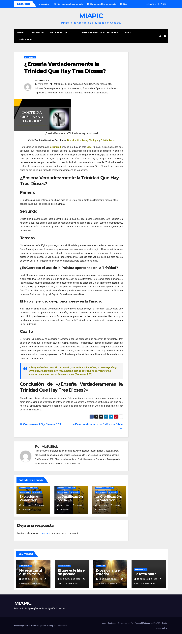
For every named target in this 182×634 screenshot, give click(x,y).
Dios (89, 147)
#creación (78, 84)
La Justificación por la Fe (70, 498)
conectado (45, 533)
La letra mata (145, 574)
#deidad (88, 84)
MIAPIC (91, 16)
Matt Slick (44, 80)
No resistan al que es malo (30, 572)
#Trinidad (77, 92)
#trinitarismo (102, 92)
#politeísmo (112, 88)
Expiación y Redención (28, 498)
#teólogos (52, 92)
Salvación (37, 492)
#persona (101, 88)
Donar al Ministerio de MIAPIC (99, 32)
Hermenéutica (25, 566)
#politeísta (41, 92)
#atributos (59, 84)
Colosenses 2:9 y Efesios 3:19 (42, 424)
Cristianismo (30, 57)
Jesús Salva (24, 39)
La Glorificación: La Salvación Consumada (108, 500)
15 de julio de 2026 (70, 579)
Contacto (37, 32)
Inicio (128, 32)
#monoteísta (88, 88)
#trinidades (89, 92)
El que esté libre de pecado (71, 572)
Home (20, 32)
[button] (160, 36)
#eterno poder (51, 88)
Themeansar (61, 625)
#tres (61, 92)
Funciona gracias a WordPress (27, 625)
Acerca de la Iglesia (28, 488)
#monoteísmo (74, 88)
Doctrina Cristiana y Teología (82, 140)
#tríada (68, 92)
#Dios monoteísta (102, 84)
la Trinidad (55, 147)
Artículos (101, 566)
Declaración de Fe (62, 32)
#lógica (63, 88)
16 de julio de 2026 (32, 579)
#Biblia (68, 84)
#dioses (39, 88)
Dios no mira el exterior (108, 572)
